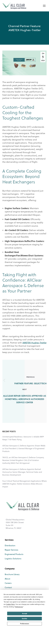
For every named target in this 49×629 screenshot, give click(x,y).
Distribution (10, 545)
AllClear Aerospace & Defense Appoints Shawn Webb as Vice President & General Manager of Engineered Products (23, 448)
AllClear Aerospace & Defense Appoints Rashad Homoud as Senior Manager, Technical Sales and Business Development (22, 472)
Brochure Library (12, 574)
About (7, 578)
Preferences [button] (19, 607)
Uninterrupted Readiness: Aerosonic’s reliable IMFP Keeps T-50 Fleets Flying (23, 438)
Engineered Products (14, 554)
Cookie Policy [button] (10, 604)
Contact (8, 587)
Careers (8, 583)
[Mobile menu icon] (44, 5)
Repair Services (11, 550)
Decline (24, 618)
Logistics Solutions (13, 558)
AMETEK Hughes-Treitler (34, 342)
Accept (24, 613)
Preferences (24, 624)
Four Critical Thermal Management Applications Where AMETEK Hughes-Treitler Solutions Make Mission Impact (24, 484)
